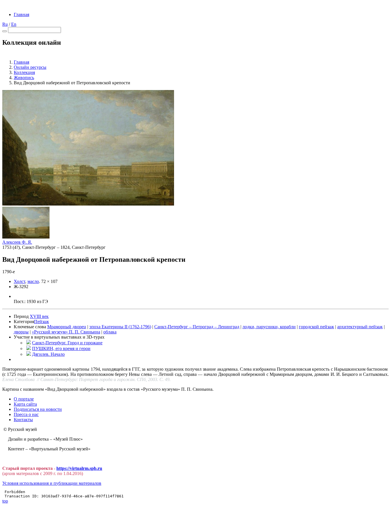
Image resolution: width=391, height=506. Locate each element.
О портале (24, 398)
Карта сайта (25, 404)
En (13, 24)
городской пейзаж (316, 326)
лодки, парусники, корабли (269, 326)
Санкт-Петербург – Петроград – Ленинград (196, 326)
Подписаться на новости (38, 409)
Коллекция (24, 72)
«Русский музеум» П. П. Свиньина (66, 331)
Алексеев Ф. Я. (17, 242)
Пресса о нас (26, 414)
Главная (21, 14)
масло (33, 281)
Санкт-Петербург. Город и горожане (67, 342)
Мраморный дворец (66, 326)
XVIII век (39, 316)
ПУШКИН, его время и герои (61, 348)
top (5, 501)
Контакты (23, 419)
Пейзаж (41, 321)
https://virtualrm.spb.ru (79, 468)
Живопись (24, 77)
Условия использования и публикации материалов (51, 483)
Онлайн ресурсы (30, 67)
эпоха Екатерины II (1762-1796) (120, 326)
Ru (5, 24)
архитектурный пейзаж (360, 326)
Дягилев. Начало (48, 354)
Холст (19, 281)
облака (109, 331)
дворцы (21, 331)
